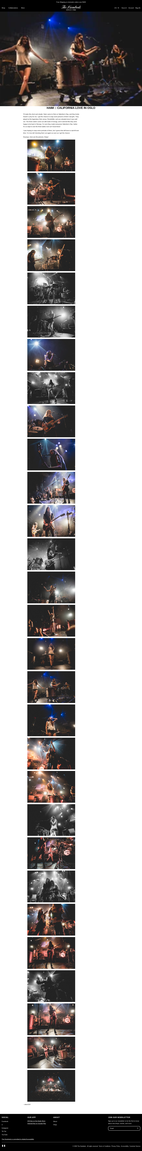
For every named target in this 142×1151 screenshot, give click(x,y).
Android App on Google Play (36, 1123)
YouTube (4, 1134)
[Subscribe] (137, 1128)
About (55, 1121)
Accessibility (125, 1146)
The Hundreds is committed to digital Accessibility (18, 1139)
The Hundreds (81, 1146)
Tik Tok (4, 1131)
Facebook (5, 1121)
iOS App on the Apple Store (36, 1121)
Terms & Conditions (105, 1146)
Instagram (5, 1128)
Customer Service (135, 1146)
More (23, 8)
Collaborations (13, 8)
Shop (3, 8)
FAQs (55, 1125)
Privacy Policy (115, 1146)
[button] (137, 8)
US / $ (116, 8)
